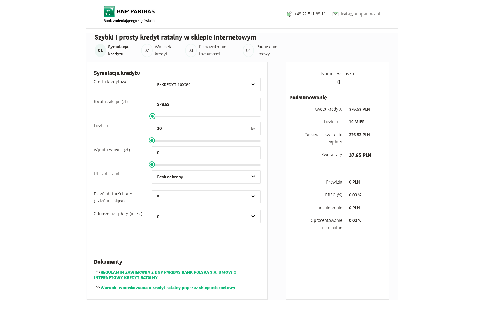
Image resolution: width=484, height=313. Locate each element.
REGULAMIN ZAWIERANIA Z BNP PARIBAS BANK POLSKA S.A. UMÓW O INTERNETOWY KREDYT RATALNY (165, 274)
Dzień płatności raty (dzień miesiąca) (113, 197)
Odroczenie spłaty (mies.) (118, 213)
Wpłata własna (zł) (112, 149)
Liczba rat (103, 125)
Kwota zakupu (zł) (111, 101)
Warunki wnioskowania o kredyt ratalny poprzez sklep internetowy (168, 287)
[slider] (152, 116)
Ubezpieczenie (108, 174)
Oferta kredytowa (110, 81)
